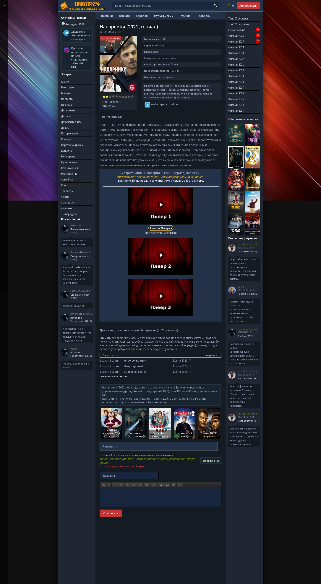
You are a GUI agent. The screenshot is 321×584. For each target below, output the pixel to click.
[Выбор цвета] (154, 485)
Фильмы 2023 (236, 53)
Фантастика (68, 202)
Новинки (107, 16)
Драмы (65, 127)
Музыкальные (69, 162)
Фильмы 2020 (236, 70)
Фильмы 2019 (236, 76)
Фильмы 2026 (243, 36)
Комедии (66, 139)
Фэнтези (66, 208)
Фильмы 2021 (236, 64)
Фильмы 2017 (236, 87)
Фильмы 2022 (236, 59)
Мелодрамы (68, 156)
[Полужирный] (103, 485)
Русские (185, 16)
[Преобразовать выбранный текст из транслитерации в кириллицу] (173, 485)
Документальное (71, 122)
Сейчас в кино (243, 30)
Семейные (67, 179)
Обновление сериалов (243, 119)
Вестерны (67, 99)
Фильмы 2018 (236, 82)
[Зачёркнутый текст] (121, 485)
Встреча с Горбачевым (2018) (81, 319)
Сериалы (142, 16)
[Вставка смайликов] (147, 485)
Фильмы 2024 (236, 47)
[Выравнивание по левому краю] (128, 485)
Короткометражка (72, 145)
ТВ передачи (69, 214)
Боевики (66, 93)
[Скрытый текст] (161, 485)
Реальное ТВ (69, 173)
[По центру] (134, 485)
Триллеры (67, 191)
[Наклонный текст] (109, 485)
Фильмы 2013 (236, 110)
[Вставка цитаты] (167, 485)
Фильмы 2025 (243, 41)
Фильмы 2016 (236, 93)
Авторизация (248, 5)
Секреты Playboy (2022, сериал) (256, 251)
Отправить (110, 513)
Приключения (69, 168)
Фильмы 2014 (236, 105)
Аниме (65, 81)
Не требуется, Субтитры (161, 230)
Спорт (65, 185)
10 (132, 96)
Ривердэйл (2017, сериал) (253, 293)
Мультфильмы (164, 16)
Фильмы (124, 16)
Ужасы (65, 197)
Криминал (67, 150)
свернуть (211, 355)
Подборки (203, 16)
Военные (66, 104)
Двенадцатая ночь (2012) (252, 420)
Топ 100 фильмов (238, 18)
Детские (66, 116)
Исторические (70, 133)
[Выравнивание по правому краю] (140, 485)
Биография (67, 87)
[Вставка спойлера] (179, 485)
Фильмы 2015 (236, 99)
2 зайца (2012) (246, 336)
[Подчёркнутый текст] (114, 485)
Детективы (68, 110)
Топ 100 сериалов (238, 24)
